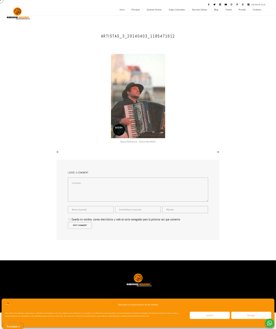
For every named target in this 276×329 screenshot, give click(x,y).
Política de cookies (12, 323)
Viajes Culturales (177, 9)
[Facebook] (208, 5)
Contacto (257, 9)
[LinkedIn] (220, 5)
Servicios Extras (199, 9)
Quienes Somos (154, 9)
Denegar (251, 315)
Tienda (228, 9)
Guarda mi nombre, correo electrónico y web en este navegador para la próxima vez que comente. (126, 219)
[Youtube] (225, 5)
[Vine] (237, 5)
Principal (136, 9)
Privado (242, 9)
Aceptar (210, 315)
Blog (216, 9)
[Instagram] (231, 5)
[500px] (242, 5)
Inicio (122, 9)
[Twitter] (214, 5)
